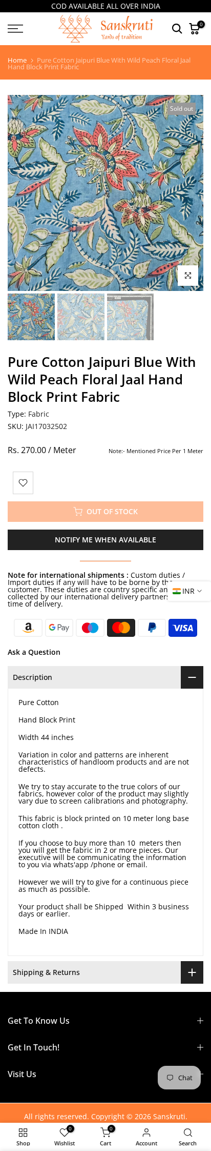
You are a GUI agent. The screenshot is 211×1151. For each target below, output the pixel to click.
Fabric (38, 414)
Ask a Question (34, 652)
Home (17, 60)
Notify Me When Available (105, 539)
